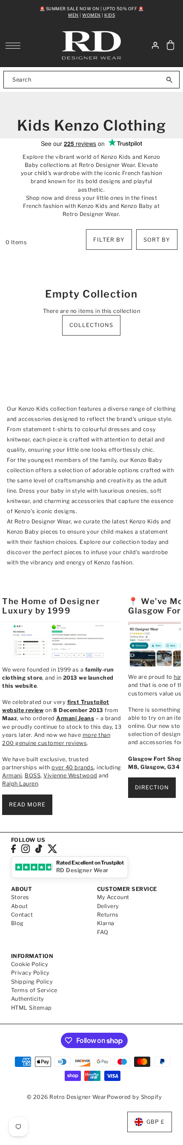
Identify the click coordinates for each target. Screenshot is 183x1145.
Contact (22, 914)
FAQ (103, 932)
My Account (113, 897)
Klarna (105, 923)
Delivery (108, 906)
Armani (12, 775)
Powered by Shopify (134, 1097)
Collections (91, 325)
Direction (152, 787)
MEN (73, 15)
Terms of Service (34, 990)
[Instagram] (25, 848)
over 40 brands (72, 767)
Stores (20, 897)
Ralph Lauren (20, 783)
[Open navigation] (15, 45)
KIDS (109, 15)
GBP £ (155, 1122)
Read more (27, 804)
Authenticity (27, 999)
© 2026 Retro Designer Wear (66, 1097)
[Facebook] (13, 848)
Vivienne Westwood (70, 775)
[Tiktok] (38, 848)
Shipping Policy (32, 982)
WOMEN (91, 15)
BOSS (32, 775)
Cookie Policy (30, 964)
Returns (108, 914)
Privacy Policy (30, 973)
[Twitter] (52, 848)
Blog (17, 923)
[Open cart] (170, 45)
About (19, 906)
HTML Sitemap (31, 1008)
